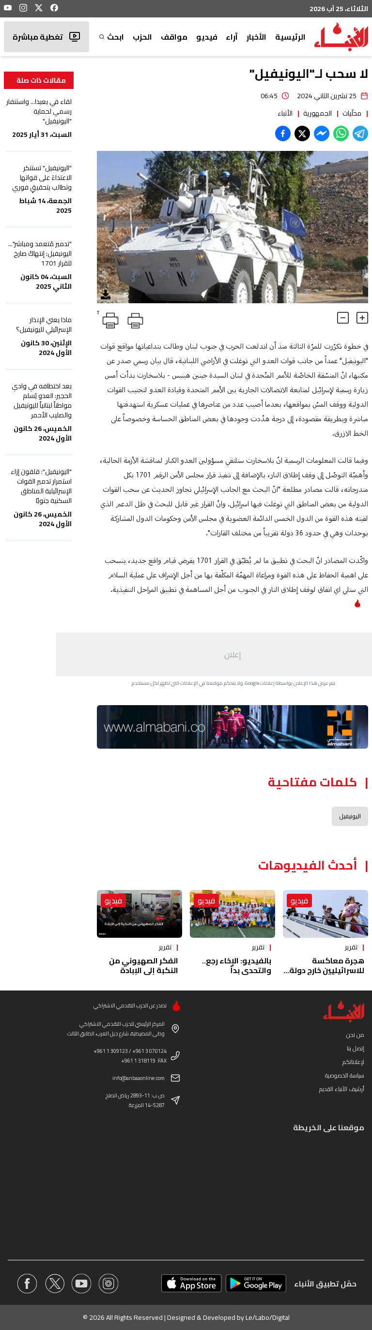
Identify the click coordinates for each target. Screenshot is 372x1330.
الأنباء (285, 113)
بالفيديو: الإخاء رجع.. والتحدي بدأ (236, 965)
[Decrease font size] (343, 318)
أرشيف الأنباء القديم (341, 1088)
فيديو (206, 37)
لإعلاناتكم (353, 1061)
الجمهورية (317, 113)
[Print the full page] (133, 318)
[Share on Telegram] (360, 133)
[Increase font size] (362, 318)
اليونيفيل (350, 816)
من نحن (355, 1034)
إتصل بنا (355, 1048)
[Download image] (105, 294)
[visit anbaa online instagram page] (108, 1283)
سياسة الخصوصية (344, 1075)
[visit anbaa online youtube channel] (81, 1283)
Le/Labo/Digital (268, 1317)
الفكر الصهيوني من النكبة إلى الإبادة (143, 965)
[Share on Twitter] (302, 133)
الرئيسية (290, 37)
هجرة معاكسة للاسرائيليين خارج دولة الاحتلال (326, 970)
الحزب (142, 37)
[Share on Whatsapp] (341, 133)
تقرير (351, 947)
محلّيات (351, 113)
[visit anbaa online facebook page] (27, 1283)
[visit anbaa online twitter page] (54, 1283)
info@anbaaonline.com (138, 1078)
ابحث (115, 37)
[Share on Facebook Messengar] (321, 133)
